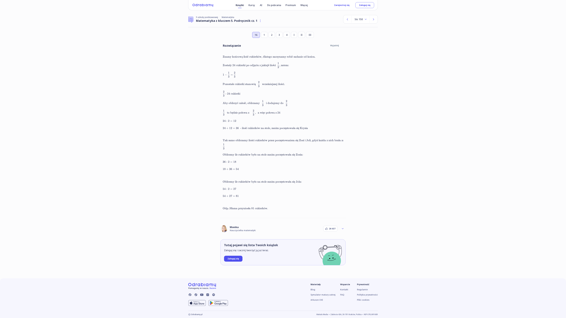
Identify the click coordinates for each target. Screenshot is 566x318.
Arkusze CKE (317, 299)
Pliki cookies (363, 299)
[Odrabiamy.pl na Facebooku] (190, 295)
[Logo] (203, 5)
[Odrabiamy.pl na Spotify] (213, 295)
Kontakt (344, 289)
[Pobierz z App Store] (197, 303)
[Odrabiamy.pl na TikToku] (196, 295)
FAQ (342, 294)
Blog (313, 289)
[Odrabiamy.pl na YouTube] (202, 295)
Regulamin (362, 289)
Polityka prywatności (367, 294)
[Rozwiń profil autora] (343, 229)
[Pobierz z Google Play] (218, 303)
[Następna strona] (373, 19)
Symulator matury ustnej (323, 294)
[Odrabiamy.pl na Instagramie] (207, 295)
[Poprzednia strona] (347, 19)
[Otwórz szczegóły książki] (260, 21)
